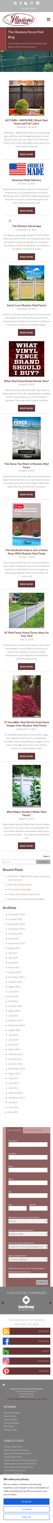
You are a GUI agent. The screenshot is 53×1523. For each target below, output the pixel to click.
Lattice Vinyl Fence (13, 1456)
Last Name (12, 1153)
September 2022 (16, 924)
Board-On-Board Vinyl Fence (18, 1453)
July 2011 (13, 1102)
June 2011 (13, 1107)
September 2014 (16, 1025)
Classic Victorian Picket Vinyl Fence (21, 1460)
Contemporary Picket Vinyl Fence (20, 1463)
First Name (12, 1141)
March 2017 (14, 967)
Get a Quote (14, 1130)
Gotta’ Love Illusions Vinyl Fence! (26, 305)
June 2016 (13, 991)
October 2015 (15, 1006)
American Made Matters (26, 180)
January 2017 (14, 972)
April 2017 (13, 962)
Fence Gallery (10, 1419)
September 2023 (16, 914)
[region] (26, 1499)
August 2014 (14, 1030)
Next (50, 1303)
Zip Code (32, 1205)
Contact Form (33, 1130)
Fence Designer (11, 1422)
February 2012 (15, 1092)
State (10, 1205)
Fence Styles (10, 1416)
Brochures (9, 1426)
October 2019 (15, 933)
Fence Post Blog (12, 1412)
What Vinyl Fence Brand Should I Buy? (26, 381)
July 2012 (13, 1088)
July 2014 (13, 1034)
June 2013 (13, 1083)
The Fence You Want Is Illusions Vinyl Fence (26, 465)
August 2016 (14, 986)
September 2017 (16, 943)
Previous (2, 1303)
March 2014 (14, 1049)
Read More (26, 154)
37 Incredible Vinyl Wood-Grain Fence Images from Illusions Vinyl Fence (26, 724)
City (9, 1192)
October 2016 (15, 981)
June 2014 (13, 1039)
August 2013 (14, 1073)
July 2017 (13, 953)
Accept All (26, 1501)
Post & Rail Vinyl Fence (15, 1470)
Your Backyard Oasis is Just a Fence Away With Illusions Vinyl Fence (26, 552)
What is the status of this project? (20, 1230)
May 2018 (13, 938)
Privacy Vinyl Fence (13, 1446)
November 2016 (16, 977)
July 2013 (13, 1078)
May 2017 (13, 957)
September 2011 (16, 1097)
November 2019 (16, 928)
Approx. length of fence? (17, 1256)
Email (10, 1166)
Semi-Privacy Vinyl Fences (16, 1450)
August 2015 (14, 1010)
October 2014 (15, 1020)
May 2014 (13, 1044)
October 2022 (15, 919)
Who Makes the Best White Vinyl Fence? (26, 813)
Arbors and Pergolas (13, 1473)
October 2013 (15, 1063)
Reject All (26, 1517)
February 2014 (15, 1054)
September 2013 (16, 1068)
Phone (10, 1179)
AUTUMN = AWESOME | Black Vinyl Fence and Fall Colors (26, 122)
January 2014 (14, 1059)
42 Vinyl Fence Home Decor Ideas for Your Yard (26, 634)
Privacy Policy (10, 1429)
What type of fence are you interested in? (23, 1217)
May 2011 (13, 1112)
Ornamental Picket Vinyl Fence (18, 1467)
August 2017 (14, 948)
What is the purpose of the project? (21, 1243)
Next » (47, 856)
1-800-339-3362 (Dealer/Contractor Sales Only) (26, 1399)
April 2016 (13, 1001)
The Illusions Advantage (26, 226)
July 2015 (13, 1015)
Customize (26, 1509)
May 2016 (13, 996)
